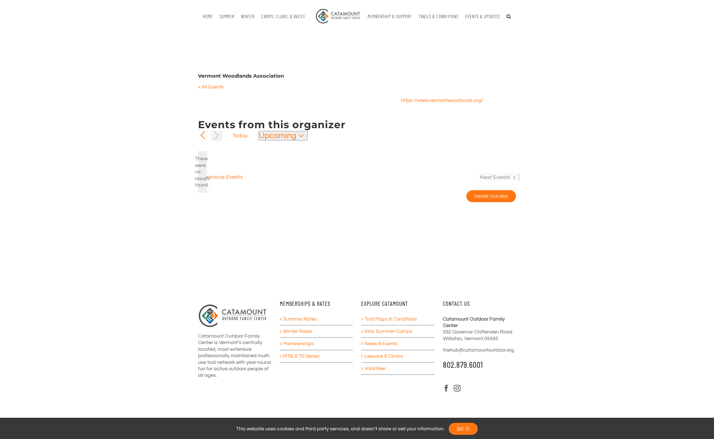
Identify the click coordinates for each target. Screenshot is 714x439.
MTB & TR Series (301, 356)
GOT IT (463, 429)
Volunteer (375, 368)
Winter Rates (297, 331)
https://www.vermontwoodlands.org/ (442, 100)
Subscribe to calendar (491, 196)
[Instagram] (457, 388)
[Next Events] (216, 135)
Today (240, 136)
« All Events (211, 87)
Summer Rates (300, 319)
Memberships (298, 343)
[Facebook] (446, 388)
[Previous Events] (203, 135)
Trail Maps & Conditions (391, 319)
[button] (506, 16)
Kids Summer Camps (389, 331)
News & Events (381, 343)
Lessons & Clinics (384, 356)
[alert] (202, 172)
